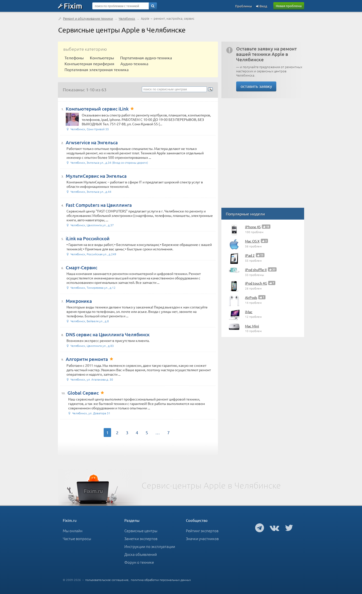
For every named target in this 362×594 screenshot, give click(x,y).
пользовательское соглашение (107, 580)
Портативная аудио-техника (146, 57)
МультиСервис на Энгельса (96, 176)
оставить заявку (256, 86)
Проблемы (243, 6)
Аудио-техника (134, 63)
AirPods (251, 297)
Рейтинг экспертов (202, 530)
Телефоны (74, 57)
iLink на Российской (88, 238)
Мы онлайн (72, 530)
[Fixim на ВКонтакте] (274, 527)
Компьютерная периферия (89, 63)
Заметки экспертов (140, 538)
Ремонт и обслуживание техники (88, 18)
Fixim (73, 5)
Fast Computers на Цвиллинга (99, 205)
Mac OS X (252, 241)
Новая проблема (289, 6)
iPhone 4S (253, 227)
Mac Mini (252, 326)
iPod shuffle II (256, 269)
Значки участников (202, 538)
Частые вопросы (77, 538)
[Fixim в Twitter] (289, 527)
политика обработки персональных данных (161, 580)
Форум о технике (139, 562)
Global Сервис (83, 393)
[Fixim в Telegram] (259, 527)
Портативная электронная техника (97, 69)
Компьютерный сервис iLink (97, 109)
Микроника (79, 301)
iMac (248, 311)
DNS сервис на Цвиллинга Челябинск (108, 334)
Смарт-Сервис (81, 267)
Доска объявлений (140, 554)
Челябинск (127, 18)
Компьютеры (102, 57)
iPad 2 (250, 255)
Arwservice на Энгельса (92, 142)
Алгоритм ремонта (87, 359)
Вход (263, 6)
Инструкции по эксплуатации (149, 546)
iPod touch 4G (256, 283)
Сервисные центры (140, 530)
